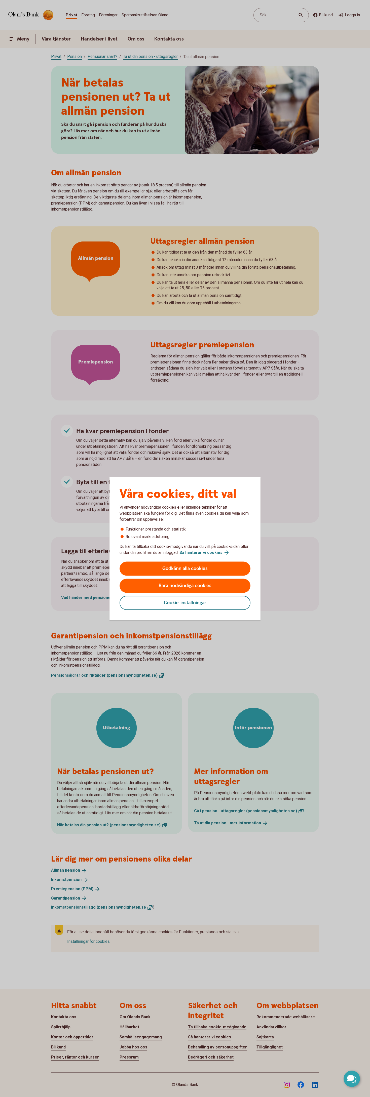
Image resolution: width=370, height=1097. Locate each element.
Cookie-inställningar (185, 603)
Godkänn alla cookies (185, 568)
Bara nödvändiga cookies (185, 586)
